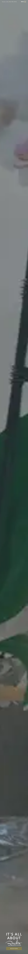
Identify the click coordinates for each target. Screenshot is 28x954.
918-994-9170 (13, 1)
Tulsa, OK (5, 1)
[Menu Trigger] (25, 3)
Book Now (14, 948)
